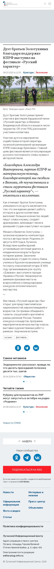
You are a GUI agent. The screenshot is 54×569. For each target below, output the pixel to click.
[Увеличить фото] (27, 91)
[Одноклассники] (18, 348)
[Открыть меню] (49, 3)
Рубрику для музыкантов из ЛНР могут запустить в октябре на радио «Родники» (26, 398)
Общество (29, 376)
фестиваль (21, 337)
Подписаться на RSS (27, 469)
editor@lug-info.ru (13, 555)
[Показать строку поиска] (45, 3)
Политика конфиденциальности (23, 526)
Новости (8, 492)
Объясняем (35, 507)
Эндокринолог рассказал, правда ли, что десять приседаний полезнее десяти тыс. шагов (27, 368)
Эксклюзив (42, 72)
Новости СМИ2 (12, 423)
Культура (28, 72)
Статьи (7, 517)
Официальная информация (11, 503)
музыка (8, 337)
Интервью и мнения (35, 494)
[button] (23, 381)
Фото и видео (11, 510)
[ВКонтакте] (36, 348)
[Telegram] (27, 348)
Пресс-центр (36, 501)
